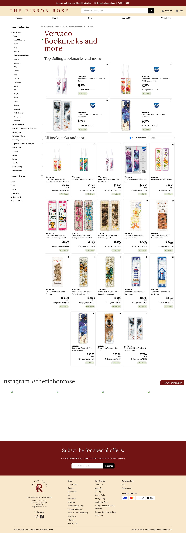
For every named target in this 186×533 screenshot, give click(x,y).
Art (69, 495)
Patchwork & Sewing (75, 506)
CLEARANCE (72, 484)
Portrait (16, 97)
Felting (14, 159)
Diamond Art (16, 147)
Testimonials (126, 488)
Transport (17, 117)
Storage (15, 151)
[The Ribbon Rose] (39, 10)
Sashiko (15, 163)
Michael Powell (16, 197)
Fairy (15, 67)
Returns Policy (100, 495)
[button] (167, 10)
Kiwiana (16, 78)
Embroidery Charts (18, 136)
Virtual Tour (166, 18)
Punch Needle (17, 171)
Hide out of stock (139, 138)
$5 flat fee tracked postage (104, 3)
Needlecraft (48, 27)
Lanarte (13, 189)
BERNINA (71, 502)
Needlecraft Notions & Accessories (24, 128)
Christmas (17, 63)
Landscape (17, 82)
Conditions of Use (101, 502)
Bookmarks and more (21, 55)
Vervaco (90, 27)
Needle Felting (17, 167)
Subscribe (109, 466)
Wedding (17, 120)
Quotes (16, 101)
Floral (15, 74)
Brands (55, 18)
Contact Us (127, 18)
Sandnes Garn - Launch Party (105, 512)
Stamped (17, 109)
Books (14, 155)
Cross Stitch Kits (18, 40)
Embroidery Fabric (18, 124)
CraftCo (13, 185)
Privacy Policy (100, 499)
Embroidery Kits (17, 132)
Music (16, 86)
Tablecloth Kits (18, 113)
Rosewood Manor (17, 201)
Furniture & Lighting (75, 509)
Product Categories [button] (20, 27)
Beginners (17, 51)
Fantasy (16, 70)
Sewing (16, 105)
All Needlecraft (16, 32)
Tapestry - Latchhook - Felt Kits (23, 144)
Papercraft (72, 499)
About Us (98, 488)
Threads (15, 36)
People (16, 94)
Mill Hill (13, 182)
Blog (123, 484)
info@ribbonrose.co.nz (39, 507)
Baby (15, 47)
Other (15, 90)
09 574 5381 (125, 3)
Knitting (70, 488)
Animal (16, 44)
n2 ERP (170, 529)
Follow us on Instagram (172, 383)
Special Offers (73, 523)
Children (16, 59)
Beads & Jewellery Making (78, 513)
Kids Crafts (72, 516)
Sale (90, 18)
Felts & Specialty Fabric (20, 140)
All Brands (71, 520)
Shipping (98, 492)
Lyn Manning (15, 193)
